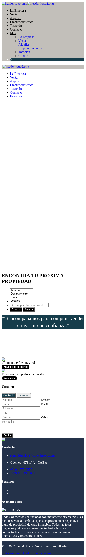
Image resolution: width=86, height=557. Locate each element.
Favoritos (16, 96)
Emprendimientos (21, 22)
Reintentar (9, 378)
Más (13, 33)
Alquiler (15, 18)
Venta (14, 14)
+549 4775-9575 (21, 469)
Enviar (7, 435)
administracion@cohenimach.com (32, 455)
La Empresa (18, 10)
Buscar (16, 309)
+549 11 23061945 (22, 473)
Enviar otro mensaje (15, 366)
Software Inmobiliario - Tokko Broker (27, 553)
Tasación (16, 25)
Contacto (16, 29)
